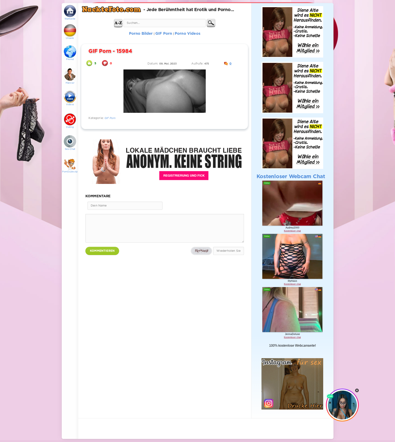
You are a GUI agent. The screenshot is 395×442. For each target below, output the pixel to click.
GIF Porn (110, 118)
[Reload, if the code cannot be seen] (201, 251)
